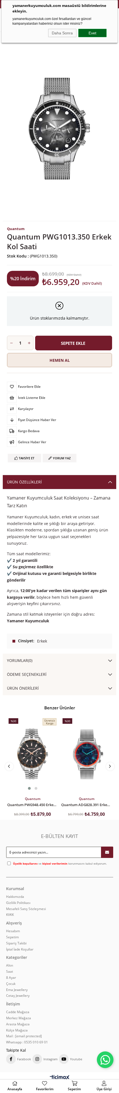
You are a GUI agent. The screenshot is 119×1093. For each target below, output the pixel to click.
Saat (9, 971)
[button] (29, 788)
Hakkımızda (15, 897)
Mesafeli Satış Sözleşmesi (26, 909)
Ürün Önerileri (23, 688)
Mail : (24, 1036)
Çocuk (10, 984)
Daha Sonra (62, 33)
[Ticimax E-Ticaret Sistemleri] (59, 1078)
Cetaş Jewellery (18, 995)
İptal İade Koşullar (19, 949)
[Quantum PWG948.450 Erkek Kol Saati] (32, 754)
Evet (92, 33)
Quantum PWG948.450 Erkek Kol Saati (32, 804)
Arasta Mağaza (18, 1024)
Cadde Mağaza (17, 1012)
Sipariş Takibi (16, 943)
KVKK (10, 915)
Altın (9, 965)
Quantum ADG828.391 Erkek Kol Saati (86, 804)
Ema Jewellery (17, 990)
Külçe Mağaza (17, 1030)
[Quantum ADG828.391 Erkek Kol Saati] (86, 754)
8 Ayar (11, 977)
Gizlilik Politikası (18, 903)
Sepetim (12, 937)
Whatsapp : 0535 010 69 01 (27, 1042)
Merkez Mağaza (18, 1018)
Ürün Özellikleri (24, 482)
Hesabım (13, 931)
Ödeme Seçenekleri (26, 674)
